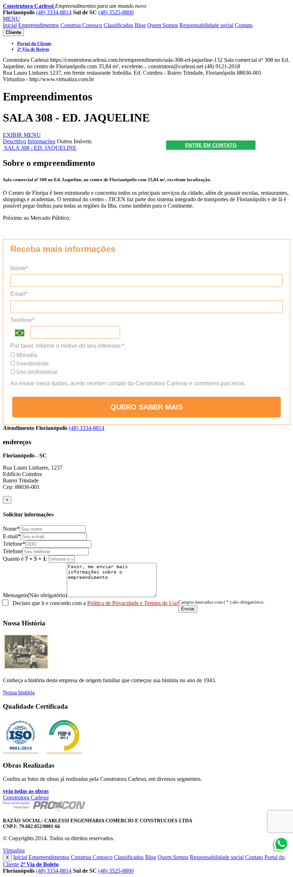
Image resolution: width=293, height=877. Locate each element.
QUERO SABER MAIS (146, 407)
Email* (18, 294)
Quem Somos (162, 25)
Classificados (118, 25)
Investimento (32, 364)
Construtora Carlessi (29, 6)
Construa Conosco (81, 25)
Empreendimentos (38, 25)
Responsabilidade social (206, 25)
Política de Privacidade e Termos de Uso (132, 603)
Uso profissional (36, 372)
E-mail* (12, 536)
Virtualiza (14, 850)
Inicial (10, 25)
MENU (11, 19)
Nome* (19, 268)
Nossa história (19, 692)
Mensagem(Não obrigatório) (35, 595)
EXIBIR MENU (22, 135)
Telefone (13, 551)
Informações (41, 141)
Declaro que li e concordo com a (94, 603)
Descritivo (14, 141)
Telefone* (22, 320)
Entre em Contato (211, 145)
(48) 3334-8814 (53, 12)
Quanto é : (26, 559)
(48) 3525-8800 (116, 12)
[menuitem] (34, 43)
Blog (140, 25)
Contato (244, 25)
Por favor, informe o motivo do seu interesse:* (67, 346)
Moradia (26, 355)
